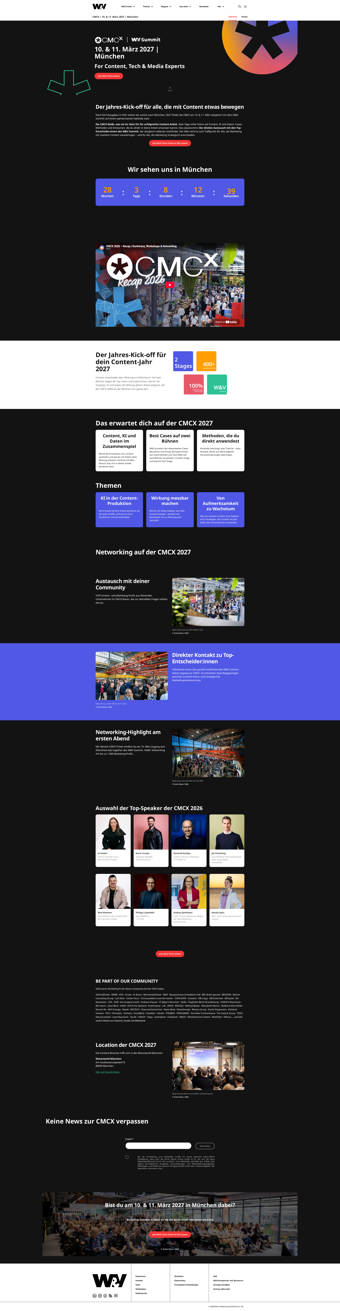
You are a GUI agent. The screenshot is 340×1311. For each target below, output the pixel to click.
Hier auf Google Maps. (108, 1072)
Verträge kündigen (221, 1284)
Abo (219, 6)
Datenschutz (179, 1280)
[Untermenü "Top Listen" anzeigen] (190, 6)
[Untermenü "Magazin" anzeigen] (170, 6)
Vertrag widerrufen (221, 1289)
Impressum (140, 1276)
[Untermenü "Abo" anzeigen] (223, 6)
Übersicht (232, 16)
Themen (146, 6)
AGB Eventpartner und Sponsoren (228, 1280)
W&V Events (126, 6)
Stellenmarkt (141, 1293)
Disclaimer (179, 1276)
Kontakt (139, 1280)
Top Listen (183, 6)
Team (137, 1284)
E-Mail (129, 1139)
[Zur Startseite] (109, 1280)
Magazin (164, 6)
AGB (215, 1276)
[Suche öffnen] (239, 6)
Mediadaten (140, 1289)
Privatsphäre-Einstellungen (186, 1284)
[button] (113, 842)
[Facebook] (105, 1295)
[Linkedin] (94, 1295)
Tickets (244, 16)
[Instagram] (100, 1295)
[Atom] (116, 1295)
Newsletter (204, 6)
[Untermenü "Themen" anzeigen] (152, 6)
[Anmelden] (245, 6)
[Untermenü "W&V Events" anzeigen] (134, 6)
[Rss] (110, 1295)
